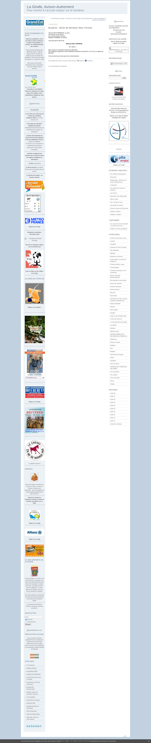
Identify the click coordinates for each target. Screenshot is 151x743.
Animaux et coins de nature (118, 247)
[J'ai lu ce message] (149, 741)
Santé (112, 357)
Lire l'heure (113, 193)
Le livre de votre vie (116, 319)
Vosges (112, 384)
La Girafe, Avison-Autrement (50, 7)
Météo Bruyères (33, 196)
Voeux (112, 381)
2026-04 (112, 405)
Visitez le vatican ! (115, 211)
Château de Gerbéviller (34, 674)
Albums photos (114, 83)
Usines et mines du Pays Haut (119, 208)
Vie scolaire (113, 375)
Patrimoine (113, 339)
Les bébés (113, 325)
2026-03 (112, 408)
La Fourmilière (31, 697)
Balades (112, 253)
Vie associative (114, 372)
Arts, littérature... (115, 250)
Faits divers (113, 295)
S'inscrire (30, 619)
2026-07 (112, 396)
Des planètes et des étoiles (118, 280)
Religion (112, 351)
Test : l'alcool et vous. (116, 202)
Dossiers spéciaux (115, 286)
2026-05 (112, 402)
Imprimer (81, 60)
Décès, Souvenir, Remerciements (67, 60)
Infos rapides (114, 310)
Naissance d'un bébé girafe (118, 196)
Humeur (112, 307)
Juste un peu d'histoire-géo (118, 316)
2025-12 (112, 418)
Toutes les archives (116, 424)
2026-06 (112, 399)
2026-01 (112, 415)
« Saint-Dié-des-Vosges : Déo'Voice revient (63, 18)
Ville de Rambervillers (33, 714)
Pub (111, 348)
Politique (113, 345)
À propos (118, 149)
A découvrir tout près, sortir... (118, 238)
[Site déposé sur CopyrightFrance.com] (34, 630)
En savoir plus (112, 741)
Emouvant (113, 177)
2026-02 (112, 411)
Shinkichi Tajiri (31, 703)
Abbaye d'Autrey (31, 668)
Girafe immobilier (115, 303)
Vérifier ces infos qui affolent (118, 229)
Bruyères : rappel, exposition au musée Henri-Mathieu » (96, 19)
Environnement (114, 289)
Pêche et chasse (115, 342)
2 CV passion (31, 665)
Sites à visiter (114, 199)
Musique (112, 328)
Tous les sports (114, 364)
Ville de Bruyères (32, 711)
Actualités (113, 244)
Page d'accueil (81, 18)
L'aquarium (113, 185)
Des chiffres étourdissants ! (118, 174)
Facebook (89, 60)
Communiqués (114, 267)
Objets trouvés (114, 331)
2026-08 (112, 393)
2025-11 (112, 421)
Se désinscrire (31, 622)
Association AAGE (32, 671)
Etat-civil (112, 292)
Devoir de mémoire (116, 283)
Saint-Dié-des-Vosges (33, 700)
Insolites (112, 313)
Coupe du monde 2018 (119, 97)
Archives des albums (119, 99)
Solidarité (113, 361)
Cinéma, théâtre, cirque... (117, 264)
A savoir (112, 241)
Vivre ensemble (115, 378)
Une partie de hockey (116, 205)
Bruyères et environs (116, 256)
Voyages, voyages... (116, 214)
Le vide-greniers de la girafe (118, 322)
